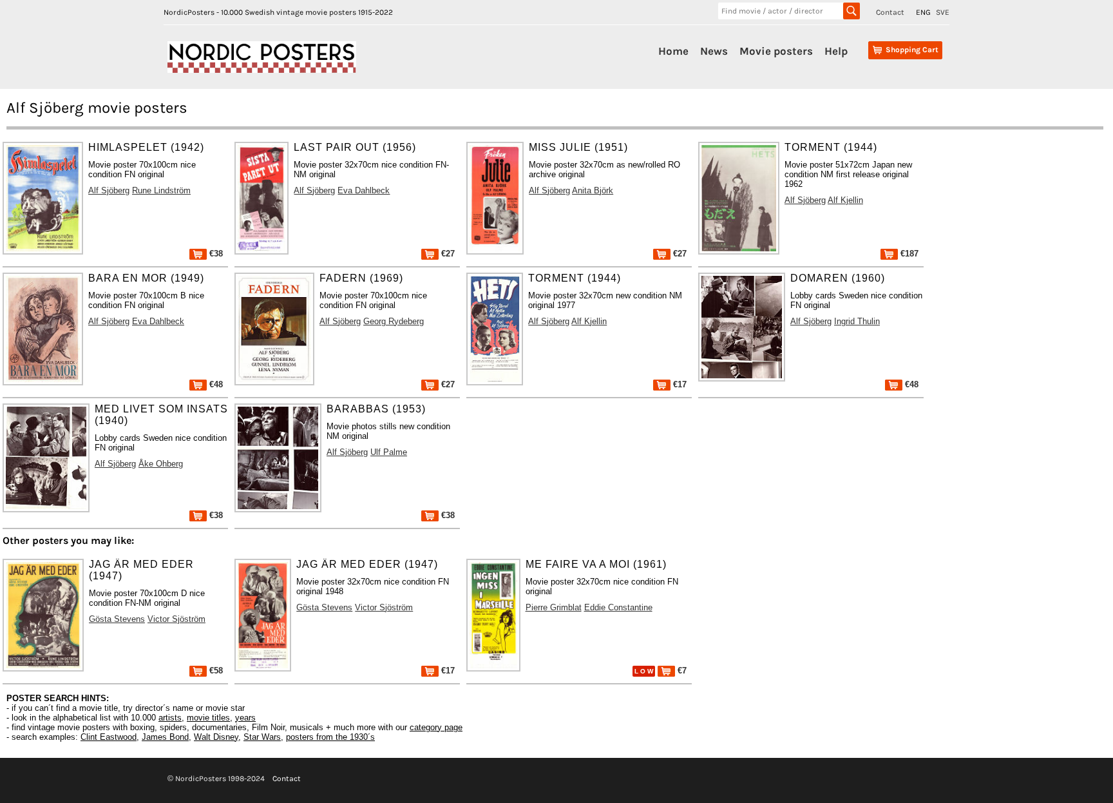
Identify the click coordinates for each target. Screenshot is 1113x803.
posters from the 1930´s (330, 737)
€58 (215, 670)
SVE (942, 12)
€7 (681, 670)
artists (170, 717)
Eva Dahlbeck (364, 190)
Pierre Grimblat (554, 607)
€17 (679, 384)
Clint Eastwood (109, 737)
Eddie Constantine (618, 607)
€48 (215, 384)
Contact (890, 12)
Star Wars (262, 737)
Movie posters (776, 50)
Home (673, 50)
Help (836, 50)
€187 (908, 253)
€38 (215, 253)
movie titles (208, 717)
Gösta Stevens (117, 619)
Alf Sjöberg (108, 190)
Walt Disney (216, 737)
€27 (447, 253)
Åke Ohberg (160, 464)
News (714, 50)
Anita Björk (592, 190)
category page (436, 727)
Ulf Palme (388, 452)
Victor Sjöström (176, 619)
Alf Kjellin (845, 200)
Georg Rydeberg (393, 321)
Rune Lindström (161, 190)
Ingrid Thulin (857, 321)
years (245, 717)
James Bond (165, 737)
